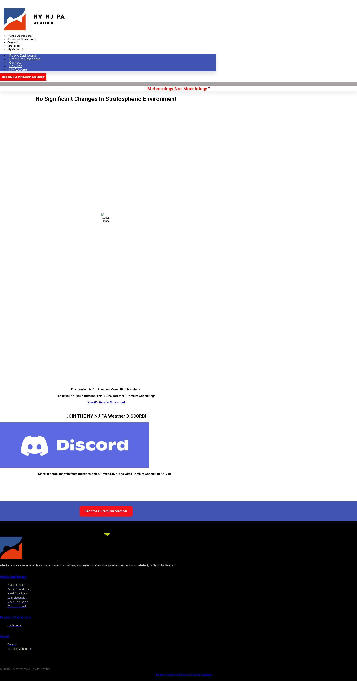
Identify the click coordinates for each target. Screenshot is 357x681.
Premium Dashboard (21, 39)
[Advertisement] (106, 359)
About (4, 636)
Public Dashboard (19, 35)
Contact (12, 42)
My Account (15, 49)
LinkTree (13, 45)
